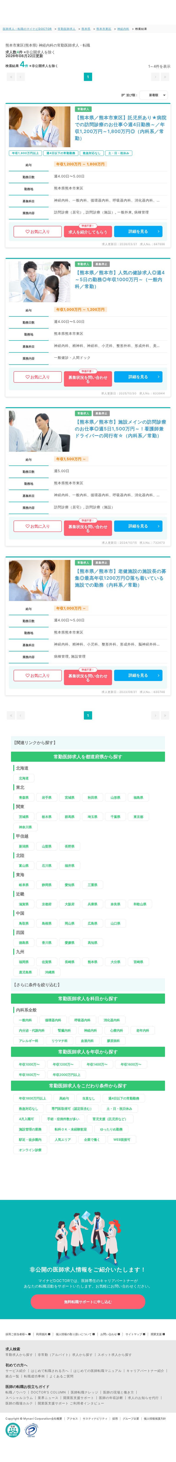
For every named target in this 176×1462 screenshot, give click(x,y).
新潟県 (24, 846)
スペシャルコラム (19, 1397)
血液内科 (87, 1041)
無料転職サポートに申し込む (88, 1301)
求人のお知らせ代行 (143, 1397)
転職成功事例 (34, 1376)
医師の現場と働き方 (118, 1392)
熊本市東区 (103, 28)
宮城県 (69, 797)
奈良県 (115, 904)
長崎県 (69, 962)
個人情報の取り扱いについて (74, 1334)
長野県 (69, 846)
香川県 (47, 942)
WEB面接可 (121, 1139)
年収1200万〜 (63, 1064)
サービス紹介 (16, 1370)
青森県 (24, 797)
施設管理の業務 (30, 1129)
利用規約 (41, 1334)
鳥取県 (24, 923)
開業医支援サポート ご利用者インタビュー (71, 1403)
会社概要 (56, 1418)
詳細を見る (138, 231)
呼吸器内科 (82, 1020)
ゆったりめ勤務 (111, 1129)
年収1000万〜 (29, 1064)
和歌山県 (140, 904)
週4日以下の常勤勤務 (123, 1098)
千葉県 (115, 817)
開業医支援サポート (78, 1397)
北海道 (24, 778)
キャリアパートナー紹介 (145, 1370)
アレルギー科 (28, 1041)
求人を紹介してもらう (88, 232)
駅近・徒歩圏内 (30, 1139)
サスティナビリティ (95, 1418)
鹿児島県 (25, 972)
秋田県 (92, 797)
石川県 (47, 865)
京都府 (47, 904)
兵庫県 (92, 904)
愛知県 (69, 885)
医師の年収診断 (111, 1397)
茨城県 (24, 817)
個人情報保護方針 (155, 1418)
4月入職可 (26, 1119)
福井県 (69, 865)
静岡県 (47, 885)
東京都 (138, 817)
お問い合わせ (108, 1334)
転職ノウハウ (16, 1392)
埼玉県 (92, 817)
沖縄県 (50, 972)
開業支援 (156, 1334)
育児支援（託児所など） (110, 1119)
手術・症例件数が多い (63, 1119)
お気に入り (40, 231)
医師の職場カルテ (19, 1403)
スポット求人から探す (115, 1354)
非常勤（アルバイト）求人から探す (65, 1354)
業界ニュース (48, 1397)
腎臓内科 (64, 1030)
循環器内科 (53, 1020)
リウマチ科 (60, 1041)
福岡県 (24, 962)
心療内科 (116, 1030)
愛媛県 (69, 942)
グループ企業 (131, 1418)
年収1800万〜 (29, 1075)
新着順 (153, 95)
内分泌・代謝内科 (32, 1030)
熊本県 (86, 28)
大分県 (115, 962)
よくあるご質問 (62, 1376)
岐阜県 (24, 885)
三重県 (92, 885)
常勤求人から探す (19, 1354)
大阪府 (69, 904)
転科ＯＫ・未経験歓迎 (71, 1129)
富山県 (24, 865)
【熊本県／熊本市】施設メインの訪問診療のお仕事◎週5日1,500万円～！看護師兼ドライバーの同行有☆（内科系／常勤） (120, 428)
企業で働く (92, 1139)
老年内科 (142, 1030)
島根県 (47, 923)
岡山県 (69, 923)
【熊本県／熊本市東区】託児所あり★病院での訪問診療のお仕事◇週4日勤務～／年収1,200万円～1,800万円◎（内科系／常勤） (121, 128)
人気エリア (63, 1139)
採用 (115, 1418)
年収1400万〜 (97, 1064)
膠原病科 (113, 1041)
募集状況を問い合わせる (88, 379)
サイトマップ (134, 1334)
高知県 (92, 942)
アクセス (72, 1418)
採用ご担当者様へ (17, 1334)
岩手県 (47, 797)
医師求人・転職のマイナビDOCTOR (27, 28)
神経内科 (123, 28)
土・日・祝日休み (119, 1108)
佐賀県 (47, 962)
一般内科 (25, 1020)
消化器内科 (112, 1020)
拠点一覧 (12, 1376)
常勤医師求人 (67, 28)
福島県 (138, 797)
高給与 (64, 1098)
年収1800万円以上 (32, 1098)
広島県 (92, 923)
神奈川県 (25, 827)
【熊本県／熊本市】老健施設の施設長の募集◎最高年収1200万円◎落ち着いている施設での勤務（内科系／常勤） (120, 578)
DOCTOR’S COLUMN (48, 1392)
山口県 (115, 923)
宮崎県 (138, 962)
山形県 (115, 797)
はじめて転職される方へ (50, 1370)
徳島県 (24, 942)
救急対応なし (28, 1108)
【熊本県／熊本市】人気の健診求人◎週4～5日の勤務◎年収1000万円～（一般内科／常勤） (120, 279)
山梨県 (47, 846)
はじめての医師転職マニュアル (98, 1370)
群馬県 (69, 817)
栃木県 (47, 817)
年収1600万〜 (131, 1064)
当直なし (88, 1098)
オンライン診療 (30, 1150)
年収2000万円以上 (66, 1075)
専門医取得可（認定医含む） (72, 1108)
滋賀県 (24, 904)
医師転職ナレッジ (84, 1392)
